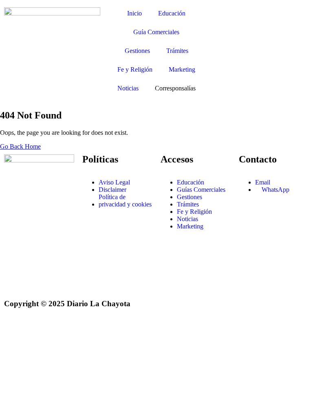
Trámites (177, 50)
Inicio (134, 13)
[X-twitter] (58, 236)
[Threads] (58, 258)
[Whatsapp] (14, 280)
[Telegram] (36, 258)
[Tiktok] (36, 280)
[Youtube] (14, 258)
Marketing (182, 69)
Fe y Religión (134, 69)
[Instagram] (14, 236)
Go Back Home (20, 146)
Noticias (128, 88)
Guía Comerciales (156, 32)
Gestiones (137, 50)
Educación (171, 13)
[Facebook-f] (36, 236)
